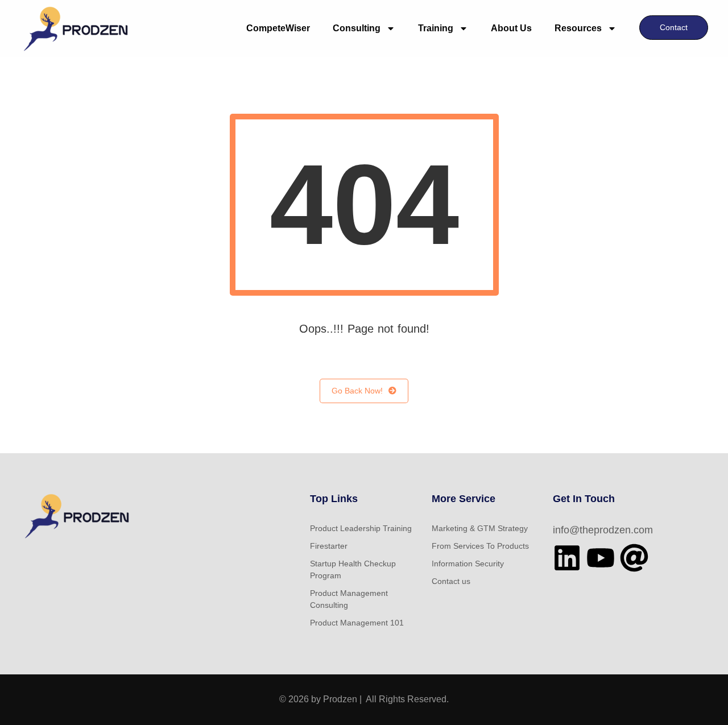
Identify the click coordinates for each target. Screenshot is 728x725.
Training (435, 28)
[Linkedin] (567, 558)
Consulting (356, 28)
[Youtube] (600, 558)
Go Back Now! (357, 390)
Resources (578, 28)
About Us (511, 28)
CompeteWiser (278, 28)
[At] (634, 558)
